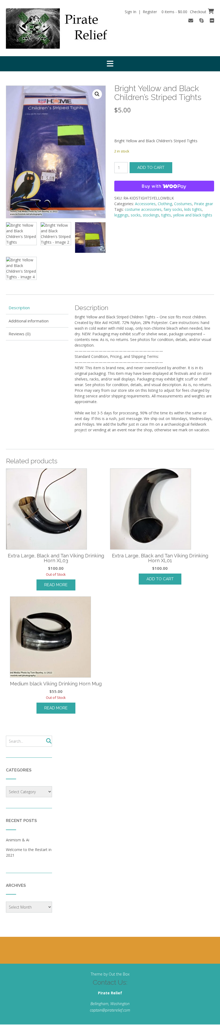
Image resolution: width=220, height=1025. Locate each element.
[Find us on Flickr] (212, 20)
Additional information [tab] (29, 320)
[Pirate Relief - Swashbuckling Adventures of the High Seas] (64, 28)
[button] (110, 63)
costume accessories (143, 209)
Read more (56, 584)
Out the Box (119, 974)
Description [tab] (19, 307)
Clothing (165, 203)
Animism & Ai (17, 839)
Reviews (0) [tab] (20, 333)
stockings (151, 215)
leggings (121, 215)
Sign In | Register (141, 11)
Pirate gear (203, 203)
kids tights (193, 209)
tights (166, 215)
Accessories (145, 203)
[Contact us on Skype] (201, 20)
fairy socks (173, 209)
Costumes (183, 203)
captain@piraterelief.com (110, 1010)
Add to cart (150, 167)
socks (136, 215)
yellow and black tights (192, 215)
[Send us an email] (190, 20)
